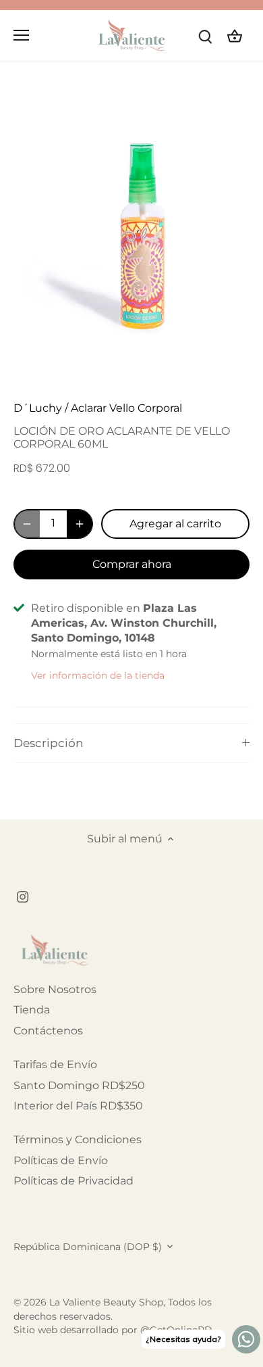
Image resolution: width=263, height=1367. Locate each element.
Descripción (48, 743)
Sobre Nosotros (54, 989)
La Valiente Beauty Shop (106, 1302)
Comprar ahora (131, 564)
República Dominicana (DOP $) (87, 1247)
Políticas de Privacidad (73, 1180)
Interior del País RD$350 (78, 1105)
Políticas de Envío (60, 1160)
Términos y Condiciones (77, 1139)
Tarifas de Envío (55, 1064)
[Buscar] (205, 35)
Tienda (31, 1009)
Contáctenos (48, 1030)
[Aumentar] (79, 524)
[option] (131, 236)
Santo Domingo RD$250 (79, 1085)
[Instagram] (22, 896)
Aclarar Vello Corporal (126, 408)
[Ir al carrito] (235, 35)
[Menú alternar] (21, 35)
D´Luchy (37, 408)
